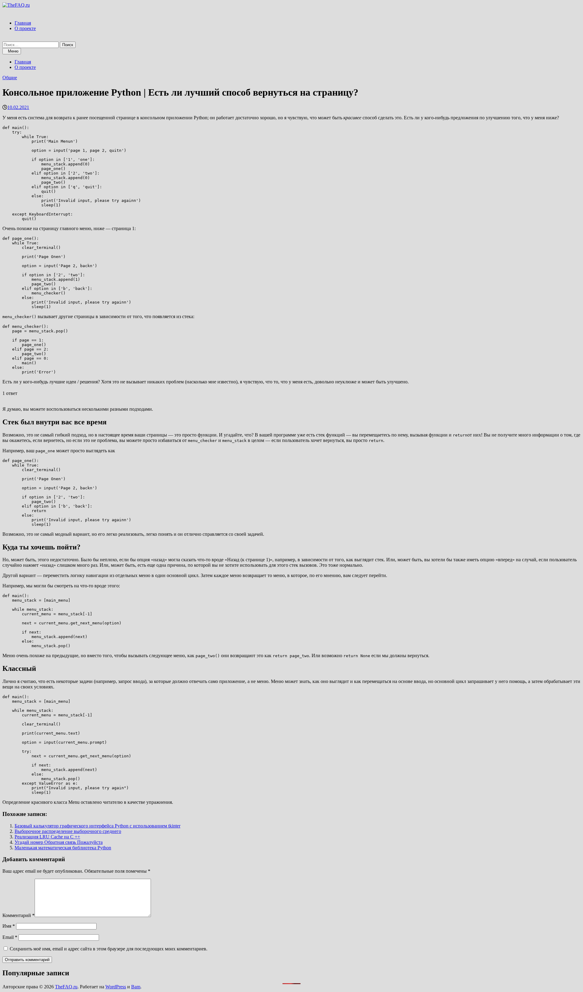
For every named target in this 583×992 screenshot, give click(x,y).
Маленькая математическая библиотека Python (63, 847)
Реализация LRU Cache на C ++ (47, 836)
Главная (23, 22)
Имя (8, 926)
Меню (13, 51)
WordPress (115, 986)
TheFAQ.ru (66, 986)
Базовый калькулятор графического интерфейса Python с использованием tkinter (97, 825)
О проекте (25, 28)
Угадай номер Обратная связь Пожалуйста (59, 842)
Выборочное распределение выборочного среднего (68, 831)
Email (9, 937)
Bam (135, 986)
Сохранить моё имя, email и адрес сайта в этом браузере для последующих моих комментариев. (108, 948)
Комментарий (18, 915)
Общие (9, 77)
